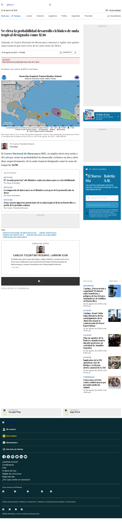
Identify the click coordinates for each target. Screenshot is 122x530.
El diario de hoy (9, 471)
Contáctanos (8, 465)
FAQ (4, 468)
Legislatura (52, 16)
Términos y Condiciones (102, 211)
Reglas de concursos (11, 474)
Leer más (15, 267)
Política (64, 16)
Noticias (5, 16)
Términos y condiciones (27, 502)
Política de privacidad (10, 502)
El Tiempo (16, 16)
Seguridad (76, 16)
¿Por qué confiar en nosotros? (16, 480)
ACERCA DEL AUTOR (40, 244)
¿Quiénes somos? (10, 462)
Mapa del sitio (8, 477)
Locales (29, 16)
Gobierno (40, 16)
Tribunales (88, 16)
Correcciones (71, 502)
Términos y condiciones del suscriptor (51, 502)
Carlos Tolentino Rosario (31, 255)
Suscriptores (115, 16)
